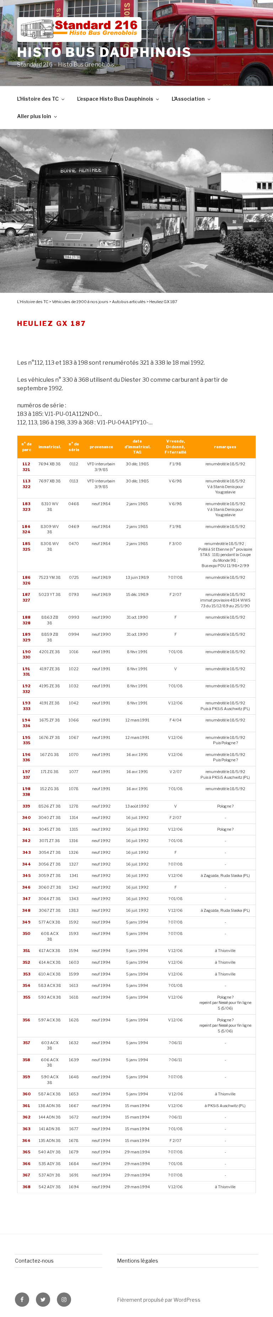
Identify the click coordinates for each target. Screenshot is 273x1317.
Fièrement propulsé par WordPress (158, 1300)
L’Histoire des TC (38, 99)
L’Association (188, 99)
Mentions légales (137, 1261)
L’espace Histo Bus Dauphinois (115, 99)
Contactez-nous (34, 1261)
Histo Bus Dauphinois (104, 52)
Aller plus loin (34, 116)
